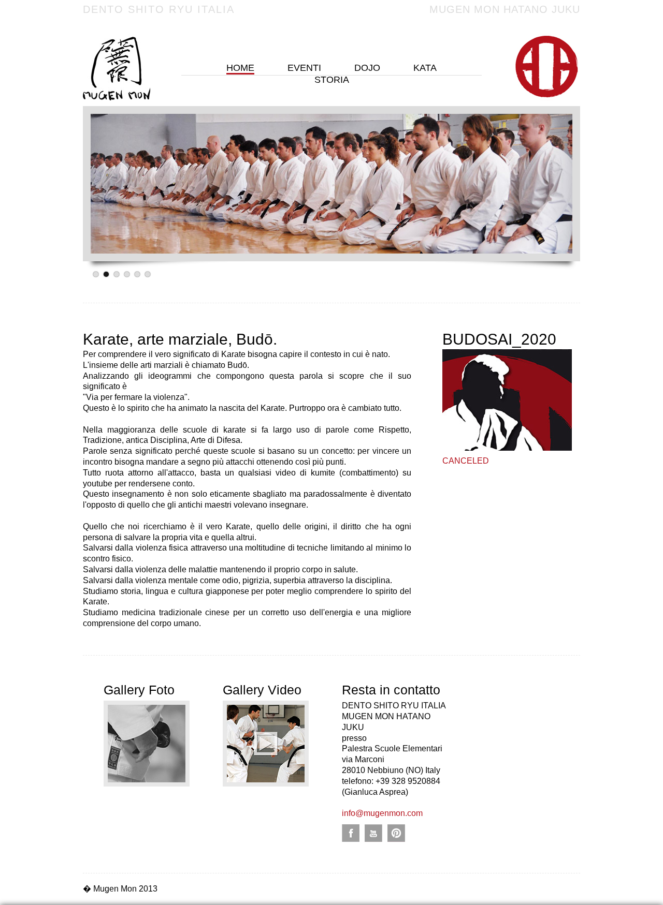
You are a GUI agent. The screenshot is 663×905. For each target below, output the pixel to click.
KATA (425, 68)
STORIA (331, 80)
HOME (240, 68)
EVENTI (304, 68)
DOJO (367, 68)
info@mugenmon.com (382, 813)
